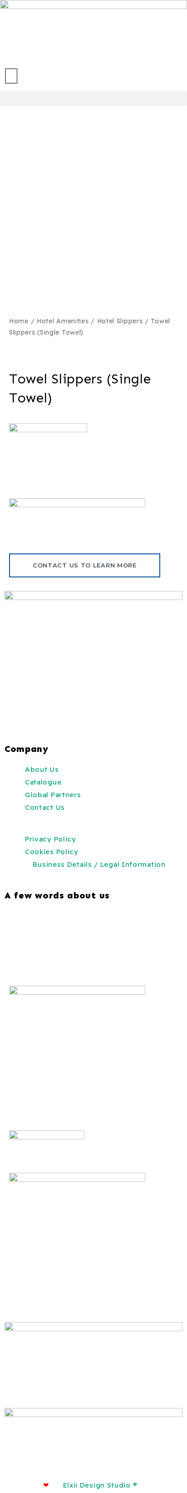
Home (19, 321)
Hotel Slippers (120, 321)
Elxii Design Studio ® (100, 1485)
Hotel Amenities (63, 321)
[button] (93, 98)
